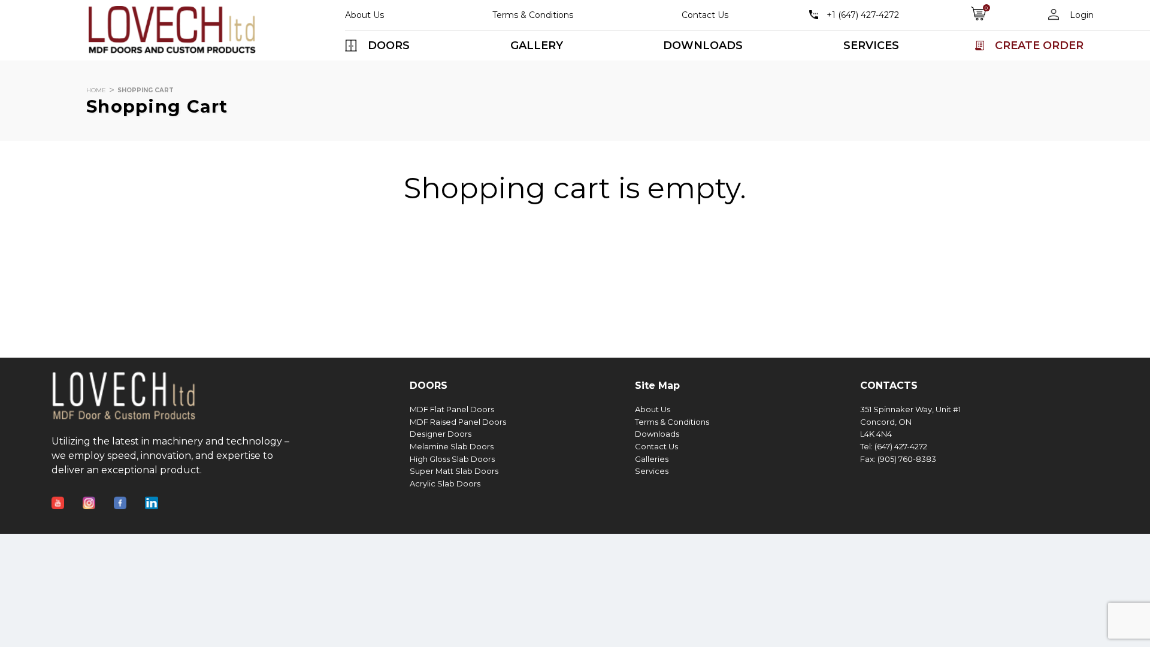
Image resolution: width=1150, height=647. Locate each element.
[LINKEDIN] (161, 495)
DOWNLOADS (703, 45)
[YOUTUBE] (67, 495)
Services (651, 471)
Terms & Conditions (532, 15)
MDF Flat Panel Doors (452, 409)
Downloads (657, 434)
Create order (1039, 45)
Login (1080, 15)
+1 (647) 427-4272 (863, 15)
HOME (96, 90)
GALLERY (536, 45)
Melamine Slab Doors (452, 446)
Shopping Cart (145, 90)
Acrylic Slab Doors (445, 483)
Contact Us (705, 15)
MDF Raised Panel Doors (458, 422)
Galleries (651, 459)
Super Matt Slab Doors (454, 471)
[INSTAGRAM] (98, 495)
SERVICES (871, 45)
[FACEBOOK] (129, 495)
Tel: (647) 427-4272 (893, 446)
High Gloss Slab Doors (452, 459)
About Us (364, 15)
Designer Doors (440, 434)
